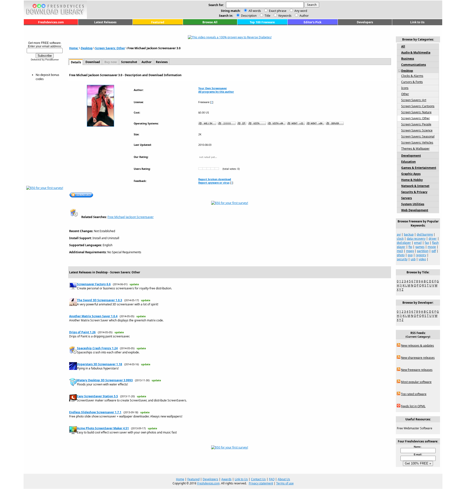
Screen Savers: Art (413, 100)
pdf (434, 251)
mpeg (410, 251)
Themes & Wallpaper (415, 149)
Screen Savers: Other (110, 48)
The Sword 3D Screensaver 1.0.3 (99, 300)
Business (407, 59)
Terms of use (285, 483)
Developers (365, 22)
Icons (404, 88)
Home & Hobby (412, 180)
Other (405, 94)
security (402, 259)
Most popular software (416, 382)
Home (180, 479)
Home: (73, 48)
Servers (406, 198)
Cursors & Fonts (412, 82)
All (403, 46)
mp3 (400, 251)
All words (255, 11)
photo (401, 255)
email (418, 243)
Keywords (284, 16)
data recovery (416, 238)
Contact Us (258, 479)
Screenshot (129, 62)
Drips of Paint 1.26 (82, 332)
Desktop (87, 48)
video (422, 259)
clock (400, 238)
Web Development (414, 210)
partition (422, 251)
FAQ (272, 479)
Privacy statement (261, 483)
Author (304, 16)
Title (267, 16)
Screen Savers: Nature (416, 112)
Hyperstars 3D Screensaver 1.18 (99, 364)
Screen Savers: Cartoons (417, 106)
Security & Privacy (414, 192)
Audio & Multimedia (415, 52)
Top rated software (413, 394)
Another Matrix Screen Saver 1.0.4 (93, 316)
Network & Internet (415, 186)
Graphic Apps (411, 174)
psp (410, 255)
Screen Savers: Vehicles (417, 142)
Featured (157, 22)
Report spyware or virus (213, 182)
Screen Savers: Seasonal (417, 136)
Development (411, 156)
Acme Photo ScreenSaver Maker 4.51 (103, 428)
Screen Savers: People (416, 124)
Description (248, 16)
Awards (226, 479)
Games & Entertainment (418, 168)
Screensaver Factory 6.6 (94, 284)
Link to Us (417, 22)
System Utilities (412, 204)
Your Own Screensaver (212, 88)
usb (413, 259)
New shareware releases (418, 358)
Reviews (162, 62)
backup (409, 234)
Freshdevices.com (51, 22)
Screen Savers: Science (417, 130)
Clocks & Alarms (412, 76)
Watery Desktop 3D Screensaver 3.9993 (105, 380)
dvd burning (425, 234)
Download (92, 62)
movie (432, 247)
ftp (410, 247)
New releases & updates (417, 345)
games (419, 247)
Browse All (209, 22)
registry (421, 255)
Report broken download (214, 179)
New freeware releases (417, 370)
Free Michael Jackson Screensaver (131, 217)
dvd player (404, 243)
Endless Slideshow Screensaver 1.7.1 (95, 412)
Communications (413, 65)
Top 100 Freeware (262, 22)
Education (408, 162)
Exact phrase (277, 11)
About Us (284, 479)
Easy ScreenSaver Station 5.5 (97, 396)
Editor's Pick (312, 22)
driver (433, 238)
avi (399, 234)
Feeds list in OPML (413, 406)
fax (427, 243)
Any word (300, 11)
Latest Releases (105, 22)
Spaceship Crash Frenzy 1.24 (97, 348)
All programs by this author (216, 91)
